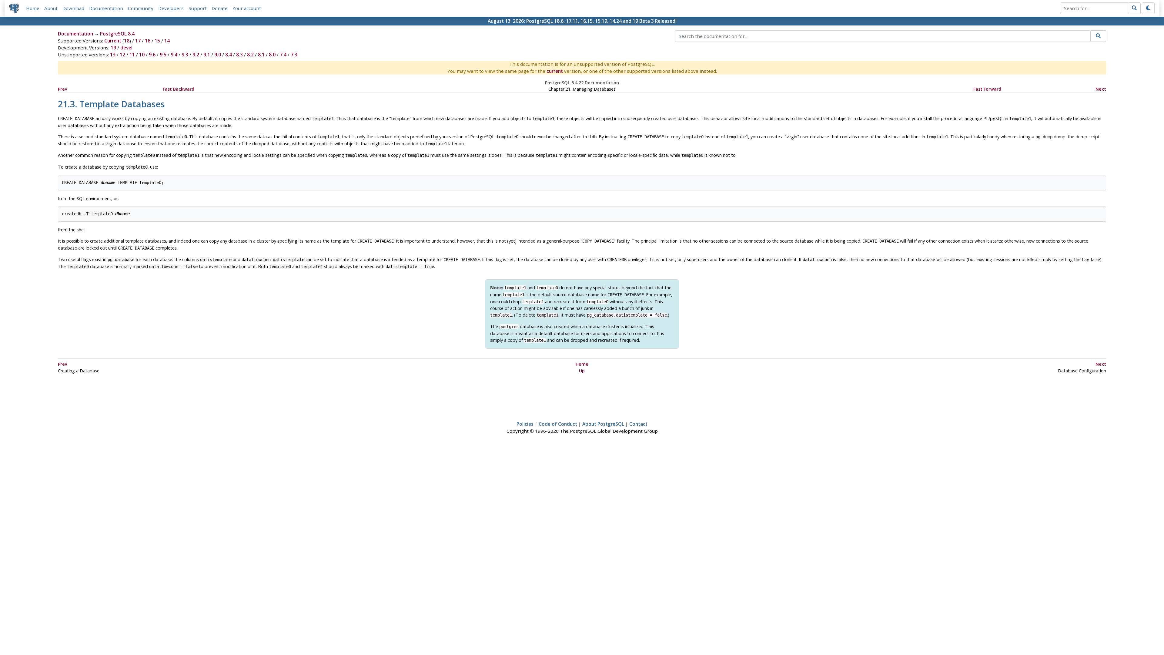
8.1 (261, 55)
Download (73, 8)
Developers (171, 8)
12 (122, 55)
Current (112, 41)
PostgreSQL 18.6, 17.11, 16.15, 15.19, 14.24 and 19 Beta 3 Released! (601, 21)
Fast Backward (178, 89)
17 (138, 41)
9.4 (174, 55)
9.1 (206, 55)
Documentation (106, 8)
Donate (220, 8)
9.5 (163, 55)
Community (140, 8)
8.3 (239, 55)
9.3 (185, 55)
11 (132, 55)
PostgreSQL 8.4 (117, 34)
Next (1100, 89)
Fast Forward (987, 89)
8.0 (272, 55)
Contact (638, 424)
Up (582, 371)
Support (198, 8)
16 (147, 41)
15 (157, 41)
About (51, 8)
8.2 (250, 55)
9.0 (217, 55)
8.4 (228, 55)
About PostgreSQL (603, 424)
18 (126, 41)
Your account (246, 8)
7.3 (294, 55)
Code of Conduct (558, 424)
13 (112, 55)
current (555, 71)
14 (167, 41)
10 (142, 55)
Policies (525, 424)
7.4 (283, 55)
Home (32, 8)
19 (113, 48)
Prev (62, 89)
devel (126, 48)
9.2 (195, 55)
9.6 (152, 55)
